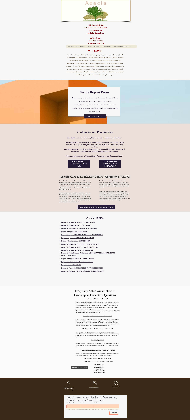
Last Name (83, 403)
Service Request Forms (94, 92)
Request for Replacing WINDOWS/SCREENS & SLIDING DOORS (82, 271)
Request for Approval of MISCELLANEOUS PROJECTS (79, 247)
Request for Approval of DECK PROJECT (74, 232)
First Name (70, 403)
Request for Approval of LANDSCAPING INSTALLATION (80, 244)
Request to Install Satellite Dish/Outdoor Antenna (77, 262)
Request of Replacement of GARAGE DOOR (75, 241)
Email (95, 403)
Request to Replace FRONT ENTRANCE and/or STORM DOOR (82, 235)
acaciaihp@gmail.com (80, 105)
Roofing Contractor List (69, 255)
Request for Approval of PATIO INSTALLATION (77, 250)
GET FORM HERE (95, 116)
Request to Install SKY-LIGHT (71, 265)
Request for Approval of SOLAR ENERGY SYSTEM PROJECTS (82, 268)
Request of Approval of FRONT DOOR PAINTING (77, 238)
